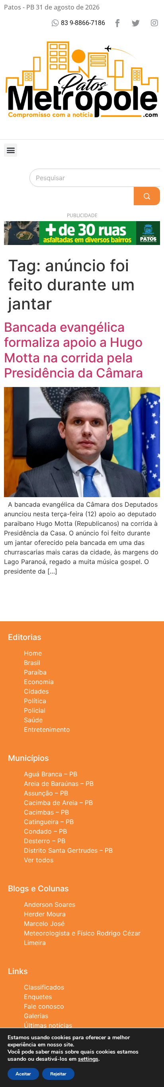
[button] (10, 150)
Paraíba (35, 672)
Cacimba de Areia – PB (58, 803)
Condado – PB (45, 831)
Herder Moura (45, 914)
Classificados (44, 987)
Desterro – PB (44, 841)
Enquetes (38, 997)
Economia (39, 682)
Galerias (36, 1016)
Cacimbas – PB (46, 812)
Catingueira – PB (49, 822)
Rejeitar (58, 1074)
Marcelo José (44, 924)
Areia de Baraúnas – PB (59, 784)
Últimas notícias (48, 1025)
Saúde (33, 720)
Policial (34, 710)
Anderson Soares (49, 904)
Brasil (32, 663)
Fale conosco (44, 1006)
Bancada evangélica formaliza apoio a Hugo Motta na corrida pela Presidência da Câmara (73, 350)
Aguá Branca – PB (50, 774)
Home (33, 653)
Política (35, 701)
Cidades (36, 691)
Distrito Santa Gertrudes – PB (68, 850)
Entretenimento (47, 729)
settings (88, 1059)
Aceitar (23, 1074)
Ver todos (38, 860)
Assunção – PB (46, 793)
